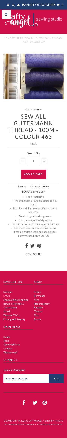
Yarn (36, 299)
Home (7, 38)
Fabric (37, 291)
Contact (7, 348)
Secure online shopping (15, 299)
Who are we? (10, 352)
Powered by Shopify (49, 424)
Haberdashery (42, 303)
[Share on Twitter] (32, 246)
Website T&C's (11, 315)
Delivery (7, 291)
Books (37, 319)
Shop (6, 340)
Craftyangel (34, 420)
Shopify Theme (54, 420)
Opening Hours (11, 344)
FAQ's (6, 295)
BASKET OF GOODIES (42, 5)
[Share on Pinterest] (39, 246)
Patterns (38, 307)
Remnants (39, 295)
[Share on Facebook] (27, 246)
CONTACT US (33, 254)
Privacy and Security (14, 319)
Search (7, 311)
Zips (36, 315)
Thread (18, 38)
